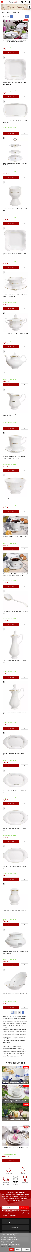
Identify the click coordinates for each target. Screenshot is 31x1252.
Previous (4, 1141)
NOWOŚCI (22, 1173)
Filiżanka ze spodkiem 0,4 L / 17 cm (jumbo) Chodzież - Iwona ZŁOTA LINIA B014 (14, 457)
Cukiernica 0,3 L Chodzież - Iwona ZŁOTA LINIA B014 (15, 333)
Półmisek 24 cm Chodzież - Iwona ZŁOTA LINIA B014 (14, 754)
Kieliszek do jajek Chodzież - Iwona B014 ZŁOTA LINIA (15, 209)
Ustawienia (26, 1249)
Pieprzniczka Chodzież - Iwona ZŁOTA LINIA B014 (15, 910)
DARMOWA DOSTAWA (6, 1183)
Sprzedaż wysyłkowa (15, 1222)
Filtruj (27, 16)
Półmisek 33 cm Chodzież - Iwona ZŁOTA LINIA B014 (14, 829)
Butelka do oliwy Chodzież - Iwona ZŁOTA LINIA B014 (14, 713)
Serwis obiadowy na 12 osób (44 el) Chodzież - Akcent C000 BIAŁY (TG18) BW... (14, 1148)
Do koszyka (11, 52)
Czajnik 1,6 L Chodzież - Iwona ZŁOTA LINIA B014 (15, 372)
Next (26, 1141)
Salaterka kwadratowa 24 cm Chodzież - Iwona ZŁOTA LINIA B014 (14, 83)
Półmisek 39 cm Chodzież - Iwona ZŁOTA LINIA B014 (14, 867)
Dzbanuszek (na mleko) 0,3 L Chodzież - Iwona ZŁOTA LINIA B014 (14, 414)
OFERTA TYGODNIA (15, 1183)
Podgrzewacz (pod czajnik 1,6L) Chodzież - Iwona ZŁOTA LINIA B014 (15, 952)
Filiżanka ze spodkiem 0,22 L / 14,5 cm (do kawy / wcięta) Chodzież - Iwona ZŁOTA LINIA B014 (15, 574)
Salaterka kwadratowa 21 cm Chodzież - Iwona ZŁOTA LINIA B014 (14, 254)
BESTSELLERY (8, 1173)
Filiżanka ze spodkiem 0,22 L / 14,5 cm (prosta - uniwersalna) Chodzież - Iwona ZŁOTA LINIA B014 (15, 537)
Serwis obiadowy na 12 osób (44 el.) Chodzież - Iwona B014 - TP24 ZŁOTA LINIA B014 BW (15, 41)
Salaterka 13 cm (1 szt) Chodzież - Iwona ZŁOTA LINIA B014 (15, 994)
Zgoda (11, 1249)
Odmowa (18, 1249)
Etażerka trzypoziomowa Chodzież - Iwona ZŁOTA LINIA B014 (15, 164)
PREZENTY (25, 1183)
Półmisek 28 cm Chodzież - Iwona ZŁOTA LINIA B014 (14, 791)
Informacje (15, 1228)
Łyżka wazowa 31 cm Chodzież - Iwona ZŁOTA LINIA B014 (15, 612)
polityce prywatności (6, 1246)
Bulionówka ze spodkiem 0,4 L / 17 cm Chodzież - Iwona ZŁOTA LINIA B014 (15, 295)
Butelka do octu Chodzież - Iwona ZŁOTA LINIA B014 (14, 661)
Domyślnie (6, 16)
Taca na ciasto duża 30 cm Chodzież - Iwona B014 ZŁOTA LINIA (15, 121)
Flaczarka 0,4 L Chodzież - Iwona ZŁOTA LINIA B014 (15, 498)
